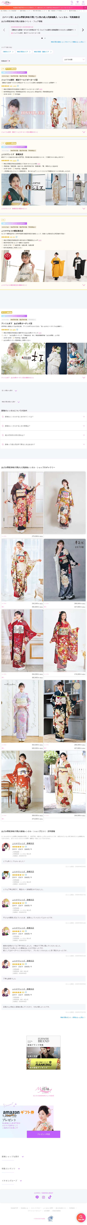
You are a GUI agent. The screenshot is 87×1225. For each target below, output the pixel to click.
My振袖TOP (14, 1208)
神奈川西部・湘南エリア (41, 52)
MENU (83, 4)
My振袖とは (24, 1208)
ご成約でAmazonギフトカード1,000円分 (13, 72)
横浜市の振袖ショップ (74, 10)
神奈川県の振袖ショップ (39, 10)
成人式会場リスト (61, 1208)
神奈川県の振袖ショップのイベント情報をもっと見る (67, 42)
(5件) (13, 237)
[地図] (40, 89)
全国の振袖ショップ (25, 10)
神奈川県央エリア (22, 52)
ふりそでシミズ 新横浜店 (23, 843)
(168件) (14, 86)
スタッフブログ (35, 1208)
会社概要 (47, 1211)
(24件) (14, 329)
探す (72, 4)
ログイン (77, 4)
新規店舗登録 (56, 1211)
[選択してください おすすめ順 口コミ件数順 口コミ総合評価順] (74, 59)
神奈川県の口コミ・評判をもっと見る (72, 1017)
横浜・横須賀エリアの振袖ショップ (57, 10)
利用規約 (72, 1208)
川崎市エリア (7, 52)
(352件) (14, 160)
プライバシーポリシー (34, 1211)
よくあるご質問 (48, 1208)
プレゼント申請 (43, 1134)
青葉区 (85, 10)
